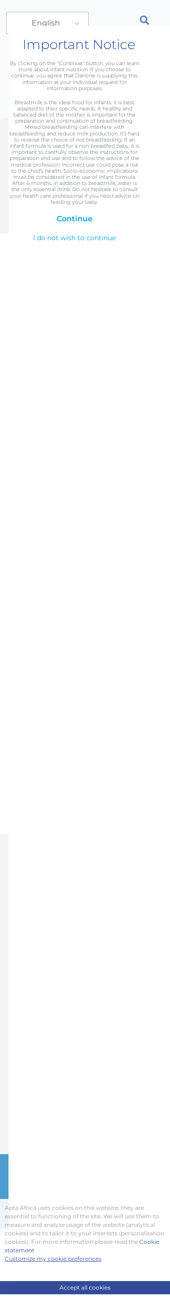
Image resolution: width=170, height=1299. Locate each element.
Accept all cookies (85, 1287)
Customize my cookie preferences (53, 1258)
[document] (85, 649)
